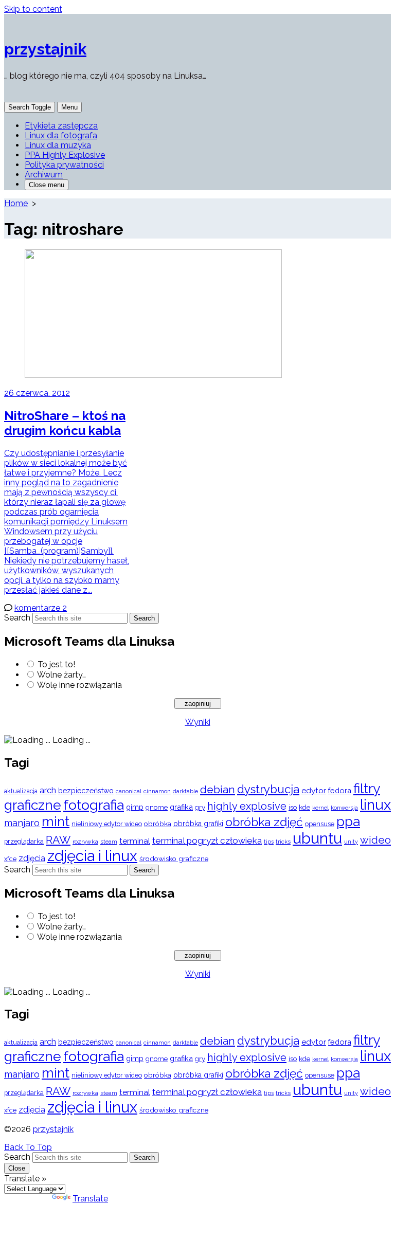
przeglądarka (24, 841)
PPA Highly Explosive (65, 155)
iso (293, 807)
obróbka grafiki (198, 823)
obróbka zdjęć (264, 822)
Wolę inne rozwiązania (79, 685)
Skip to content (33, 9)
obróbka (157, 823)
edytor (313, 790)
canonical (128, 791)
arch (48, 790)
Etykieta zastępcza (61, 126)
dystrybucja (268, 789)
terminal (134, 841)
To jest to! (56, 664)
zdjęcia (32, 858)
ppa (348, 821)
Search (17, 618)
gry (200, 807)
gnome (157, 807)
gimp (134, 806)
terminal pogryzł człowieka (207, 840)
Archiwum (44, 174)
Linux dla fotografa (61, 135)
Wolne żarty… (61, 675)
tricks (283, 841)
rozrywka (85, 841)
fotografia (93, 805)
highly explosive (246, 806)
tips (269, 841)
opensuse (319, 824)
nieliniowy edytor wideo (106, 824)
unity (351, 841)
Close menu (46, 185)
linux (375, 804)
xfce (10, 859)
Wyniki (197, 722)
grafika (181, 806)
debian (217, 789)
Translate (90, 1198)
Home (16, 203)
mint (55, 821)
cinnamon (157, 791)
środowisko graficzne (173, 858)
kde (304, 807)
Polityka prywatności (64, 165)
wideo (375, 840)
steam (108, 841)
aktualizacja (21, 791)
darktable (185, 791)
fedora (339, 790)
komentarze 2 (40, 608)
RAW (58, 839)
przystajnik (53, 1129)
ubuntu (317, 838)
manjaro (22, 822)
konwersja (344, 807)
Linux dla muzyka (58, 145)
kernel (320, 808)
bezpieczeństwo (86, 791)
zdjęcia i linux (92, 856)
